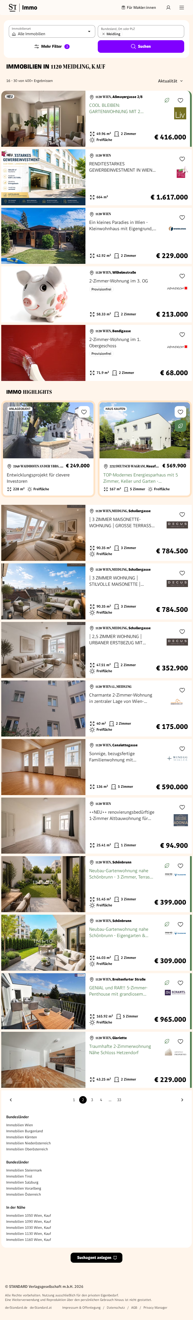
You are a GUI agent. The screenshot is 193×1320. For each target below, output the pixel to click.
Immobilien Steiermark (24, 1170)
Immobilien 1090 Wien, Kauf (28, 1221)
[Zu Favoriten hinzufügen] (180, 100)
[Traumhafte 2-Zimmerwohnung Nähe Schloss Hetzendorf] (95, 1060)
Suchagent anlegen (94, 1257)
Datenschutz (116, 1307)
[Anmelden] (168, 7)
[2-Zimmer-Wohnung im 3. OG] (96, 294)
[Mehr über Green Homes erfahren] (167, 100)
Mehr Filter (54, 46)
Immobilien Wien (19, 1125)
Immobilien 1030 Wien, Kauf (28, 1228)
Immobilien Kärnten (21, 1137)
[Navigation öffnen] (181, 7)
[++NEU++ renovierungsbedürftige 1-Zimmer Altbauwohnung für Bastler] (96, 826)
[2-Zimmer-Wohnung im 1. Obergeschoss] (96, 353)
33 (119, 1100)
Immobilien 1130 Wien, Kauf (28, 1234)
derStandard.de (16, 1307)
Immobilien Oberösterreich (27, 1149)
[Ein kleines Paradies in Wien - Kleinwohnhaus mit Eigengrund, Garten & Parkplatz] (96, 236)
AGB (134, 1307)
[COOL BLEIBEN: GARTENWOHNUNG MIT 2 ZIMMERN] (95, 119)
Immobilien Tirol (19, 1176)
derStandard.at (41, 1307)
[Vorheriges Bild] (10, 119)
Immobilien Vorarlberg (23, 1188)
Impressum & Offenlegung (81, 1307)
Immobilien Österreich (23, 1194)
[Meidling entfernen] (103, 33)
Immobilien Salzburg (22, 1182)
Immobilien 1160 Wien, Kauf (28, 1240)
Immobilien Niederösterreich (28, 1143)
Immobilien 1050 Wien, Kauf (28, 1215)
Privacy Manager (155, 1307)
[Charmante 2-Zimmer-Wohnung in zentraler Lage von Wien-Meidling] (96, 708)
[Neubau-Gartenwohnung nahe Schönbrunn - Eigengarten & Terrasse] (95, 943)
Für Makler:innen (141, 7)
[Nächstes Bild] (77, 119)
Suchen (144, 46)
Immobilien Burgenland (24, 1131)
